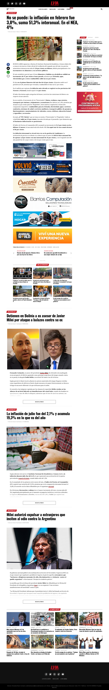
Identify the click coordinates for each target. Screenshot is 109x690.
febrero (50, 247)
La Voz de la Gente (43, 9)
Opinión (69, 8)
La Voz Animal (61, 9)
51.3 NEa (38, 247)
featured (43, 247)
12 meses (28, 247)
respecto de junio (23, 478)
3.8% (33, 247)
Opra (35, 585)
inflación (56, 247)
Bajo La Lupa (53, 9)
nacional (51, 486)
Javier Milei (44, 373)
